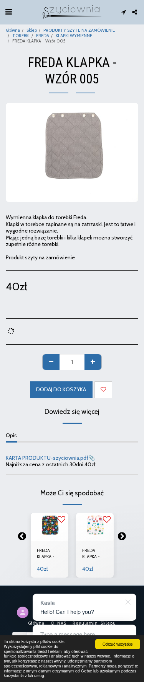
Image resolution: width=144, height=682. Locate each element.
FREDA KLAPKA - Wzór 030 (92, 554)
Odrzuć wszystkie (118, 644)
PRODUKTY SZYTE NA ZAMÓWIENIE (79, 30)
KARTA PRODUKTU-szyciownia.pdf (47, 457)
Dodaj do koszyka (49, 533)
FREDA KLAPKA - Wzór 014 (46, 554)
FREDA (42, 35)
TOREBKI (21, 35)
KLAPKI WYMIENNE (74, 35)
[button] (8, 12)
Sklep (31, 30)
